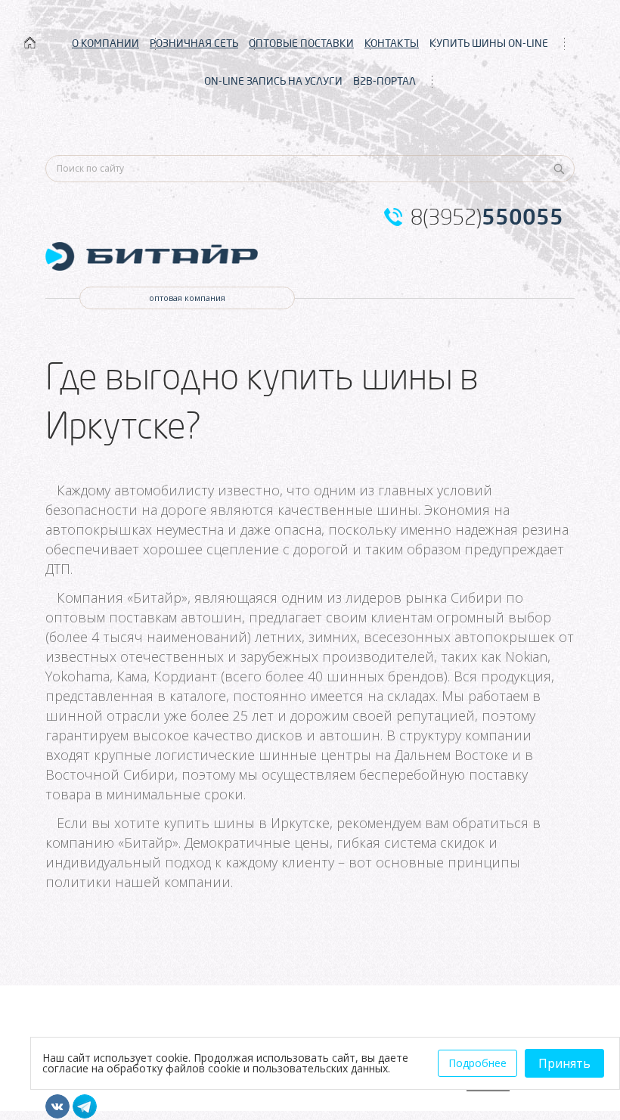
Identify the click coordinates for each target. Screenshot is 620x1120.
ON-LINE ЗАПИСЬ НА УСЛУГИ (273, 81)
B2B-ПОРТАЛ (384, 81)
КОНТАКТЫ (391, 43)
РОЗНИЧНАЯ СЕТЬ (194, 43)
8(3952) (487, 217)
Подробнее (477, 1063)
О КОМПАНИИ (105, 43)
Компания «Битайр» (122, 597)
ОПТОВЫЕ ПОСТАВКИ (301, 43)
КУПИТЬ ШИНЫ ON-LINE (488, 43)
